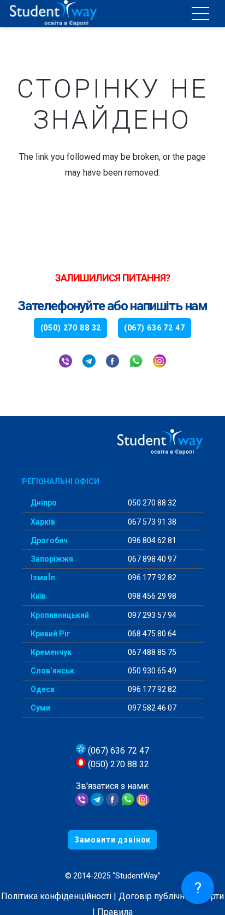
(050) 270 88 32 (117, 764)
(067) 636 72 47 (117, 750)
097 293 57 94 (151, 615)
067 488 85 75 (151, 652)
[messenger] (112, 803)
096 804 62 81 (151, 540)
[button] (200, 13)
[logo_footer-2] (112, 442)
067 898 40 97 (151, 559)
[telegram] (89, 362)
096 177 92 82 (151, 577)
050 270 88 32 (151, 502)
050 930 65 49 (151, 670)
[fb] (112, 362)
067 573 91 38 (151, 521)
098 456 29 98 (151, 596)
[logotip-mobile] (77, 13)
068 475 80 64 (151, 633)
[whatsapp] (136, 362)
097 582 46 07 (151, 707)
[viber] (65, 362)
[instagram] (159, 362)
